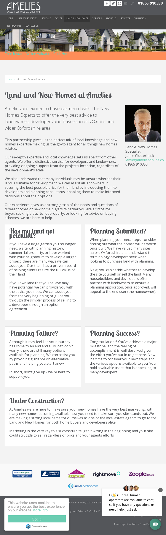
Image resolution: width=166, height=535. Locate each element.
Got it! (37, 519)
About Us (111, 18)
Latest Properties (27, 18)
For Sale (46, 18)
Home (10, 18)
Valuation (140, 18)
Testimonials (14, 25)
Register (125, 18)
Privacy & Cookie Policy (91, 511)
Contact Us (32, 25)
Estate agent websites (126, 524)
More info (40, 509)
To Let (58, 18)
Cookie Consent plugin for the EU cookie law (37, 526)
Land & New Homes (77, 18)
